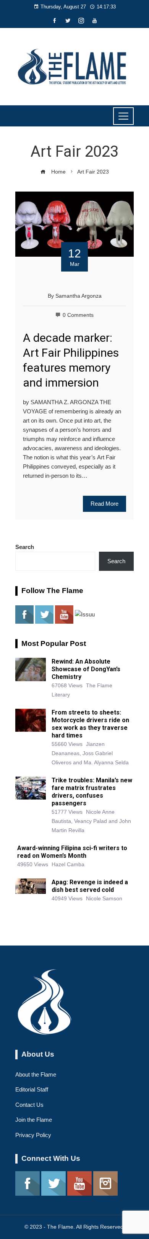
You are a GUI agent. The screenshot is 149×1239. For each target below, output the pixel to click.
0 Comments (78, 315)
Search (24, 547)
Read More (104, 503)
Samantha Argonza (78, 296)
